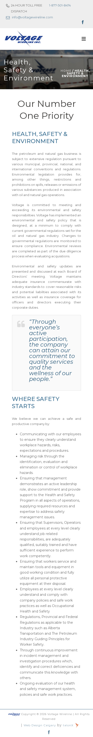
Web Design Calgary (40, 725)
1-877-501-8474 (60, 5)
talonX (68, 725)
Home (66, 71)
